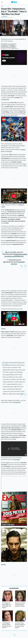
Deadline (22, 237)
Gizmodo (9, 151)
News (2, 6)
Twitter (3, 328)
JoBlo (3, 206)
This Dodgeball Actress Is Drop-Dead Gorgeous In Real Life (6, 625)
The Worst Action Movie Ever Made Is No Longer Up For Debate (20, 625)
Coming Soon (5, 99)
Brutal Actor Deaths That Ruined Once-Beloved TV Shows (20, 604)
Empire (3, 564)
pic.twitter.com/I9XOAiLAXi (14, 256)
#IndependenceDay (20, 254)
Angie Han (4, 16)
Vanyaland (17, 459)
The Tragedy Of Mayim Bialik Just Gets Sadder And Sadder (6, 605)
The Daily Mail (16, 402)
